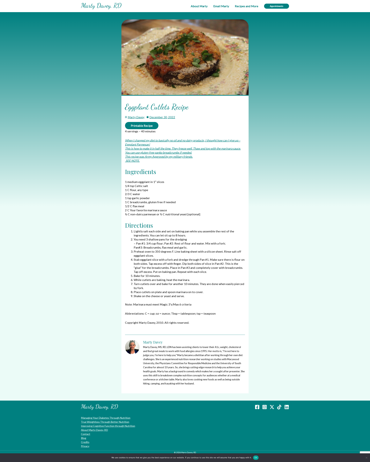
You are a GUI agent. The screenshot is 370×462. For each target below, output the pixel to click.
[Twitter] (272, 407)
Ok (256, 457)
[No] (366, 457)
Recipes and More (246, 6)
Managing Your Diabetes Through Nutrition (105, 417)
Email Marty (221, 6)
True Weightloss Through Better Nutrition (105, 421)
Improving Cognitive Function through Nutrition (108, 425)
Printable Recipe (142, 125)
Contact (85, 434)
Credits (85, 442)
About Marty (199, 6)
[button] (276, 6)
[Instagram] (264, 407)
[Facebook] (257, 407)
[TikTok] (279, 407)
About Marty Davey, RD (94, 430)
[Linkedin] (286, 407)
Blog (83, 438)
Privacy (85, 446)
